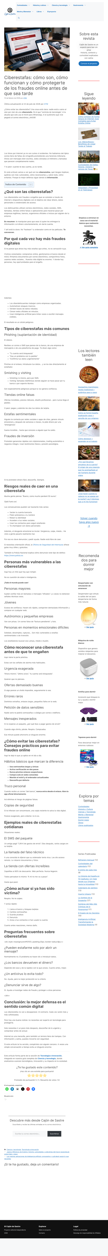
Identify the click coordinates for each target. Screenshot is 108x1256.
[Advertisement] (37, 136)
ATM (46, 104)
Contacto (42, 1233)
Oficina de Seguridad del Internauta (48, 545)
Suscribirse (54, 1134)
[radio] (29, 1075)
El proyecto (51, 12)
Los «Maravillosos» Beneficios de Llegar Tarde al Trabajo (86, 144)
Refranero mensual (86, 860)
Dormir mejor (83, 820)
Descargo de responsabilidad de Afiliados (87, 1233)
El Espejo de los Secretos (88, 913)
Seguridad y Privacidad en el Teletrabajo (88, 189)
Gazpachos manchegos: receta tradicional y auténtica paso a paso (88, 389)
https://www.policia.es (13, 555)
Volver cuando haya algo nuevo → (89, 522)
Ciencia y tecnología (60, 5)
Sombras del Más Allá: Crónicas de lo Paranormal (87, 907)
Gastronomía (78, 5)
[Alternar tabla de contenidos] (29, 184)
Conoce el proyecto (89, 63)
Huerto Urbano (84, 894)
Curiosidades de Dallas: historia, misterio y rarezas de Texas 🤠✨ (88, 167)
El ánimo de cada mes (87, 870)
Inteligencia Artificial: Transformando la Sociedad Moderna (87, 922)
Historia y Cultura (85, 809)
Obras (80, 823)
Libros (39, 12)
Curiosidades (22, 5)
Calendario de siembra (87, 888)
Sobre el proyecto (45, 1230)
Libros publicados (85, 825)
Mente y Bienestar (24, 12)
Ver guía (90, 767)
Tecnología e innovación (30, 1149)
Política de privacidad (80, 1230)
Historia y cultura (39, 5)
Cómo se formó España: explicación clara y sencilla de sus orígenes (88, 415)
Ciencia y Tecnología (87, 812)
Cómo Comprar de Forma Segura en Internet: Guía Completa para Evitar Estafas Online (88, 120)
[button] (29, 5)
